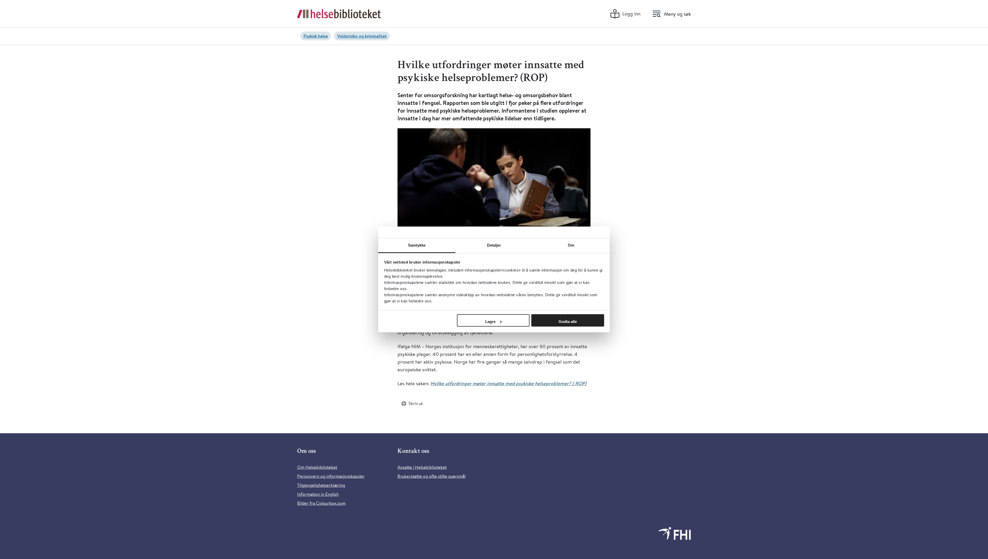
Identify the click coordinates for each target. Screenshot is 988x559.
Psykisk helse (315, 36)
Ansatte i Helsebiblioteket (422, 467)
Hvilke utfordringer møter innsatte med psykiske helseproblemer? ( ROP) (508, 383)
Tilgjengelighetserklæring (321, 485)
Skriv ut (416, 403)
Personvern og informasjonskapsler (331, 476)
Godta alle (568, 321)
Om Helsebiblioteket (317, 467)
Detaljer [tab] (494, 245)
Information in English (318, 494)
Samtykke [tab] (417, 245)
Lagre (490, 321)
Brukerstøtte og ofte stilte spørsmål (431, 476)
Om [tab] (571, 245)
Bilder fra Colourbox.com (321, 503)
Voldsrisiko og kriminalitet (362, 36)
